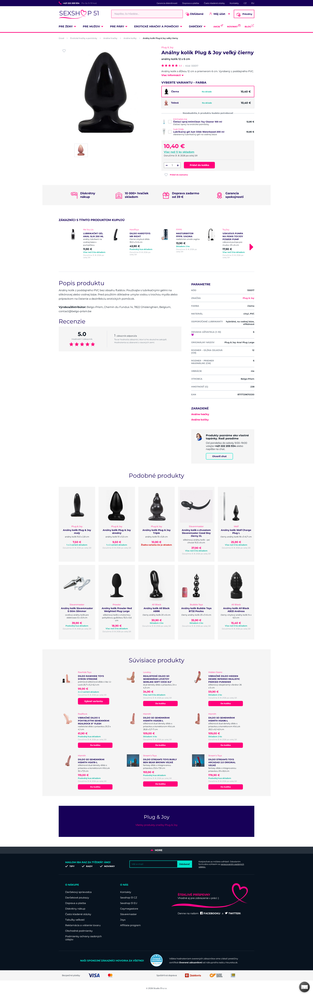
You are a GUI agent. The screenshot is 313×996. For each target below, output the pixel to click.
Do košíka (160, 703)
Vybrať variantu (93, 701)
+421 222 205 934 (71, 3)
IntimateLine (180, 119)
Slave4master (128, 914)
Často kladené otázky (214, 3)
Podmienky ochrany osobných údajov (83, 938)
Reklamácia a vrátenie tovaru (83, 925)
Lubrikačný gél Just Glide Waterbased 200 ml (198, 131)
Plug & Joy (167, 47)
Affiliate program (130, 925)
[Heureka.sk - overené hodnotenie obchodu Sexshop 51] (156, 965)
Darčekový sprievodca (78, 892)
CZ (245, 3)
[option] (87, 243)
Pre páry (117, 26)
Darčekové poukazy (77, 897)
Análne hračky (110, 38)
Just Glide (178, 129)
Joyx (123, 919)
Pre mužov (91, 26)
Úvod (61, 38)
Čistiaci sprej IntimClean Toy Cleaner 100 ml (197, 121)
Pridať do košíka (199, 165)
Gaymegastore (129, 908)
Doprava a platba (190, 3)
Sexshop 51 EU (128, 903)
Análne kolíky (130, 38)
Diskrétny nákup (75, 908)
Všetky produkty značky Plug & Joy (156, 824)
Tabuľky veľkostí (75, 919)
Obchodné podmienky (79, 930)
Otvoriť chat (219, 456)
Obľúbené (195, 14)
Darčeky (195, 26)
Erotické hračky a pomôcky (156, 26)
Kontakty (234, 3)
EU (252, 3)
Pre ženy (66, 26)
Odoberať (184, 864)
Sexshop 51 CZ (128, 897)
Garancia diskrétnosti (167, 3)
